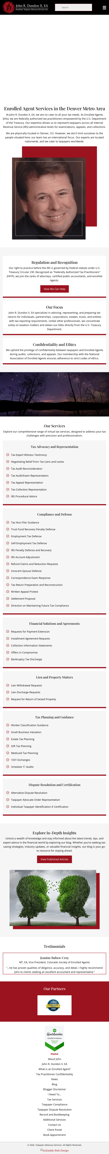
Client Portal (54, 1129)
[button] (54, 289)
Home (54, 1054)
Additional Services (54, 1119)
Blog (54, 1084)
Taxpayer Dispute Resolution (54, 1109)
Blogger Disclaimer (54, 1089)
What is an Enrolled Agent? (55, 1069)
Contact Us (54, 1124)
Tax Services (54, 1099)
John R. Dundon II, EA (54, 1064)
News (54, 1079)
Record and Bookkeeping (54, 1114)
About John (54, 1059)
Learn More (54, 93)
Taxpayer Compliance (54, 1104)
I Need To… (54, 1094)
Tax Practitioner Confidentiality (54, 1074)
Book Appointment (54, 1134)
